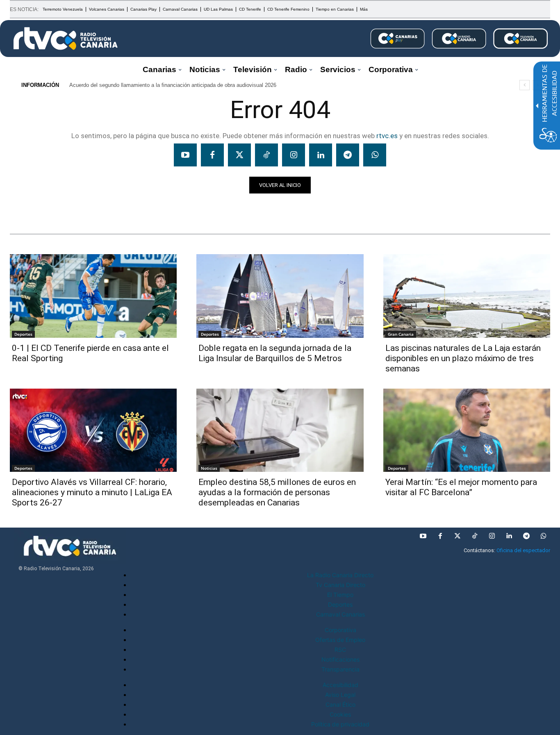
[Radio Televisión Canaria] (65, 38)
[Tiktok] (266, 154)
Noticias (25, 208)
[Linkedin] (320, 154)
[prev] (524, 85)
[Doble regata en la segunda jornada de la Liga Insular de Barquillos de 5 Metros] (279, 296)
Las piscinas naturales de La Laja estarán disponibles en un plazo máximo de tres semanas (463, 358)
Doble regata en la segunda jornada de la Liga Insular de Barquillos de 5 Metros (274, 353)
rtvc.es (387, 136)
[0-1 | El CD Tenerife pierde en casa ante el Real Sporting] (93, 296)
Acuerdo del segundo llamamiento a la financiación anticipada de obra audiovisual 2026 (172, 85)
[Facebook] (212, 154)
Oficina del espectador (523, 550)
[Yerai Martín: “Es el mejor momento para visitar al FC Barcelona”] (466, 430)
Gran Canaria (401, 334)
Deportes (23, 334)
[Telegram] (347, 154)
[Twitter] (239, 154)
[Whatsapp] (374, 154)
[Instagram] (293, 154)
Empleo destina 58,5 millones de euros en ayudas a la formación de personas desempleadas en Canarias (277, 492)
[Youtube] (185, 154)
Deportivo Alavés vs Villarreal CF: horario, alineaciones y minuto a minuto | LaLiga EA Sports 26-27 (92, 492)
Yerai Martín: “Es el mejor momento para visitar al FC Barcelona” (461, 487)
